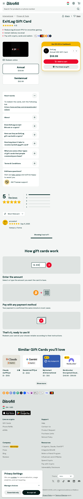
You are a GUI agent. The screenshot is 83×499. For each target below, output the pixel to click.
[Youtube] (68, 481)
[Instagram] (58, 481)
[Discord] (79, 481)
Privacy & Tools (23, 16)
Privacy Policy (47, 495)
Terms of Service (61, 495)
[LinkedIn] (74, 481)
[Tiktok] (63, 481)
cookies (14, 477)
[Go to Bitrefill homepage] (13, 3)
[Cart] (79, 3)
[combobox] (39, 9)
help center (16, 175)
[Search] (78, 9)
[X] (53, 481)
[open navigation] (4, 3)
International (8, 16)
